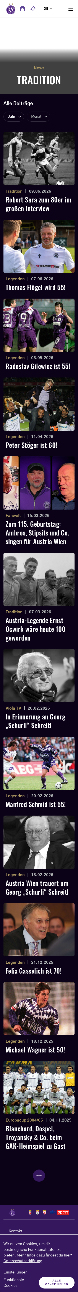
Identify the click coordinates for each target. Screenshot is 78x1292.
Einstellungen (15, 1272)
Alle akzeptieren (56, 1283)
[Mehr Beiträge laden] (39, 1176)
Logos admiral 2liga (44, 1212)
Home (10, 8)
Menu (70, 8)
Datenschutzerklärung (22, 1261)
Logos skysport (59, 1212)
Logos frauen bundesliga (37, 1212)
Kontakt (15, 1231)
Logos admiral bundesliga (30, 1212)
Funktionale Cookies (13, 1283)
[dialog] (39, 1263)
